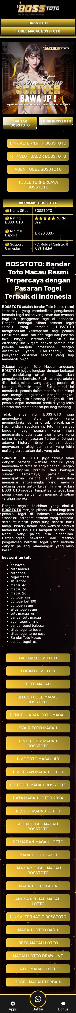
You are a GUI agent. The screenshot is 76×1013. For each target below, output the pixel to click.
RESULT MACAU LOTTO (38, 811)
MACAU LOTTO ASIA (38, 886)
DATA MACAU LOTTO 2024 (38, 797)
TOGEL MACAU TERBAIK (38, 981)
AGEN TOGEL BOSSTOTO (38, 169)
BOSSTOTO (43, 211)
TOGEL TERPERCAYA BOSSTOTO (38, 185)
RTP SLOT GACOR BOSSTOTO (38, 156)
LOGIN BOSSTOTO (38, 671)
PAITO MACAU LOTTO (38, 969)
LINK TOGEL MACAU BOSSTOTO (38, 743)
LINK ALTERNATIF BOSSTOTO (38, 143)
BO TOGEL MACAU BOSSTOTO (38, 785)
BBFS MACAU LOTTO (38, 942)
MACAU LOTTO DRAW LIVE (38, 955)
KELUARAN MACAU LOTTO (38, 841)
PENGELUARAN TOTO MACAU (38, 714)
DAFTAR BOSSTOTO (38, 658)
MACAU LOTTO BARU (38, 929)
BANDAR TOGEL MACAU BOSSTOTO (38, 870)
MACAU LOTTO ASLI (38, 855)
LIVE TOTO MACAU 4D (38, 758)
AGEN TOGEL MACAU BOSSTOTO (38, 826)
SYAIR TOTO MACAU (38, 727)
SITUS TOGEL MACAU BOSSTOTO (38, 699)
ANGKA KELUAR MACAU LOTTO (38, 901)
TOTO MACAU (38, 683)
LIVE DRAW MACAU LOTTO (38, 772)
